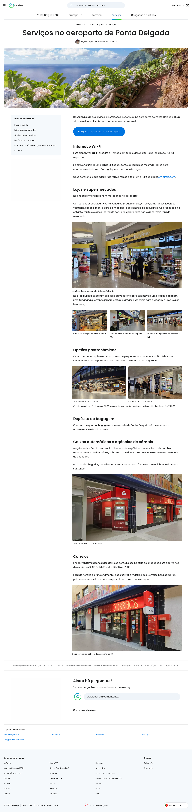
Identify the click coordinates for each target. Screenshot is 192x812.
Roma (98, 788)
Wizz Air (7, 778)
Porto (98, 793)
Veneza (99, 783)
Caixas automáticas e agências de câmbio (34, 145)
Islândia (7, 788)
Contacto (148, 768)
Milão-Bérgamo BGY (13, 773)
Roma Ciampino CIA (105, 773)
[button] (4, 5)
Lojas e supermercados (25, 130)
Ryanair (99, 763)
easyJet (53, 773)
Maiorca (53, 793)
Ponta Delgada (97, 24)
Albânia (53, 788)
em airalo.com (166, 177)
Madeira (7, 783)
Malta (52, 783)
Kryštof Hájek (87, 41)
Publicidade (52, 805)
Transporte (75, 15)
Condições (27, 805)
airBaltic (7, 763)
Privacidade (39, 805)
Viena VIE (54, 763)
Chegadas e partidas (143, 15)
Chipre (7, 793)
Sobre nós (148, 763)
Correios (18, 150)
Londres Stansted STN (14, 768)
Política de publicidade (168, 665)
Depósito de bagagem (24, 140)
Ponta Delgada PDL (47, 15)
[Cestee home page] (16, 5)
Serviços (117, 15)
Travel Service (56, 778)
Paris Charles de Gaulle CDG (109, 778)
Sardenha (100, 768)
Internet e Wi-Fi (21, 125)
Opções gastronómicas (25, 135)
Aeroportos (80, 24)
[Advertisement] (36, 180)
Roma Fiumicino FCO (59, 768)
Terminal (97, 15)
